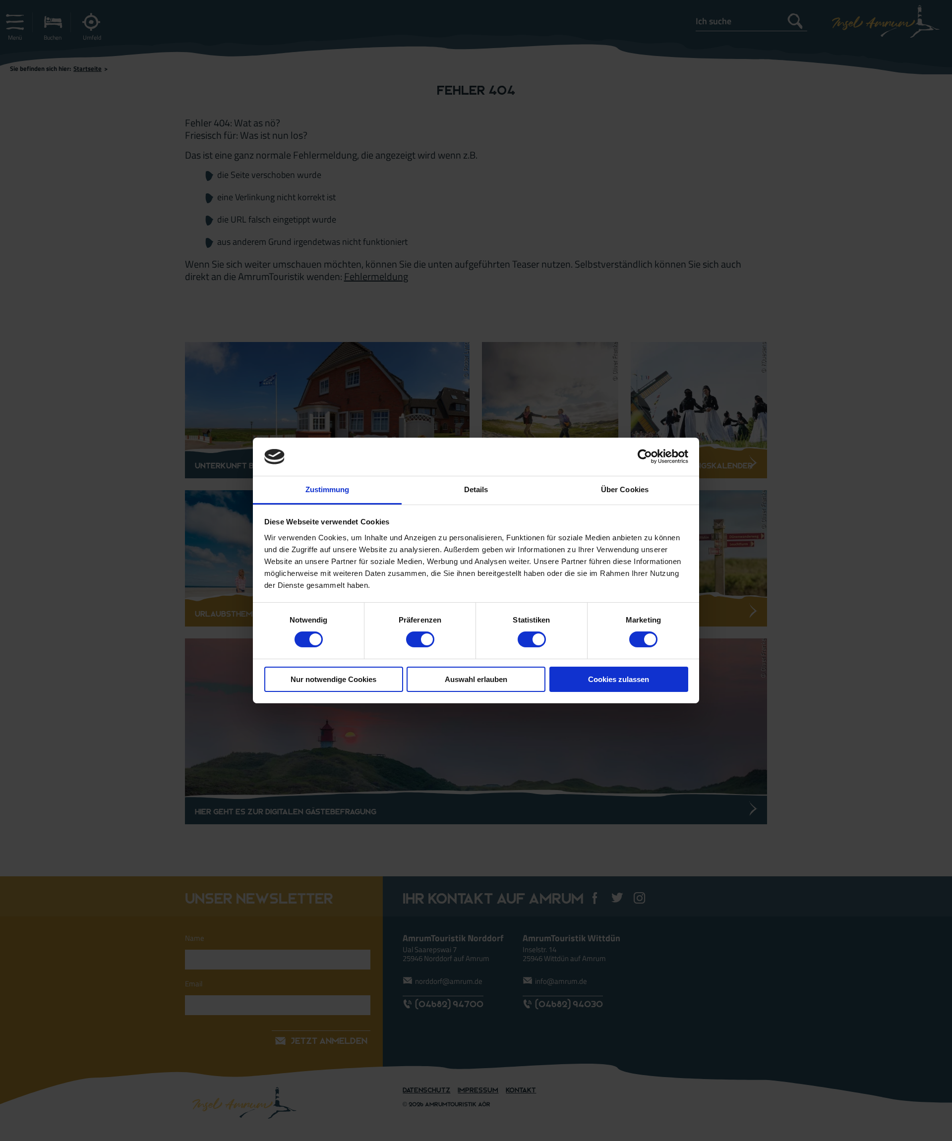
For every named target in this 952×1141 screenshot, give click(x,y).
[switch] (420, 639)
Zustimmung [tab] (327, 489)
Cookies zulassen (618, 679)
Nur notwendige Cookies (333, 679)
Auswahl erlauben (476, 679)
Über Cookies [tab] (625, 489)
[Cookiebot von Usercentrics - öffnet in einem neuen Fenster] (644, 456)
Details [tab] (476, 489)
